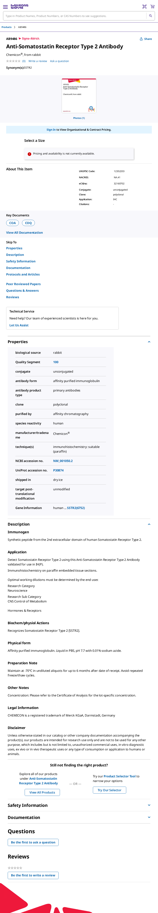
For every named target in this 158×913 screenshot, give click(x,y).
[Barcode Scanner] (144, 6)
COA (12, 223)
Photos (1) (79, 118)
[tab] (10, 27)
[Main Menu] (5, 6)
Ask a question (59, 61)
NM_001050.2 (63, 461)
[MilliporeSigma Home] (19, 6)
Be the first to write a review (35, 876)
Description (15, 255)
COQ (28, 223)
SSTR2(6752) (76, 508)
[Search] (150, 16)
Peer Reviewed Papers (23, 284)
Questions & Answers (22, 290)
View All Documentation (24, 232)
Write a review (38, 61)
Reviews (12, 297)
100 (55, 362)
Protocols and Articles (23, 274)
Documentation (18, 268)
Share (148, 39)
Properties (14, 248)
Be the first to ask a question (33, 842)
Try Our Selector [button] (109, 790)
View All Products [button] (42, 792)
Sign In (51, 129)
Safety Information (20, 261)
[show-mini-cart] (152, 6)
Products (7, 27)
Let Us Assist (19, 325)
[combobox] (79, 15)
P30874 (58, 470)
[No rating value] (14, 61)
